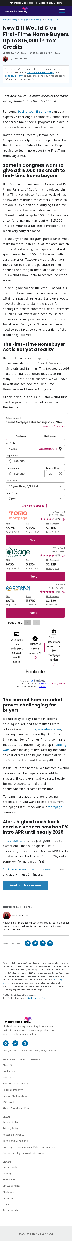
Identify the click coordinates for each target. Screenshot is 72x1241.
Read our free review (25, 885)
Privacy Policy (10, 1128)
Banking (7, 1173)
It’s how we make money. (40, 72)
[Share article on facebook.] (28, 945)
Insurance (8, 1198)
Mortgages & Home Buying (31, 20)
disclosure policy (36, 998)
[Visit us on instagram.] (26, 1045)
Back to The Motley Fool (36, 1233)
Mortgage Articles (52, 20)
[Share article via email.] (50, 945)
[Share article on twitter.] (35, 945)
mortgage (55, 807)
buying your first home (34, 111)
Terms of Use (10, 1122)
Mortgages (9, 1192)
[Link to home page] (15, 11)
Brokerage (9, 1179)
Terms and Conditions (15, 1140)
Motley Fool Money (10, 20)
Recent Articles (11, 1210)
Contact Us (9, 1071)
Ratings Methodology (15, 1096)
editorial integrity (14, 75)
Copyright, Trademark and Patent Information (29, 1147)
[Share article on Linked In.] (43, 945)
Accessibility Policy (13, 1134)
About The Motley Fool (16, 1108)
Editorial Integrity (13, 1089)
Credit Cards (10, 1167)
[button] (62, 11)
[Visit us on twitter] (17, 1045)
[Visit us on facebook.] (7, 1045)
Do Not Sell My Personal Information (24, 1153)
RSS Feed (8, 1102)
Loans (6, 1204)
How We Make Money (15, 1083)
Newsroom (9, 1077)
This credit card (14, 840)
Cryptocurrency (11, 1185)
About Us (8, 1065)
